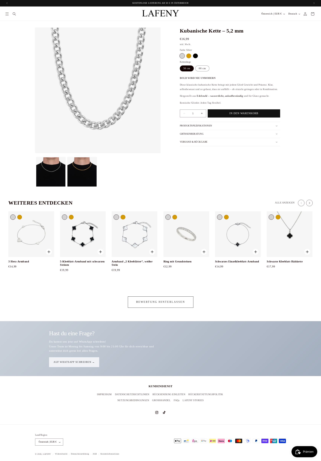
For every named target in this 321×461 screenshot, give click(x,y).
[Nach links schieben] (301, 203)
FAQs (176, 400)
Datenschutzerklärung (80, 454)
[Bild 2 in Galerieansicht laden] (51, 172)
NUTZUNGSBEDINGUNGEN (133, 400)
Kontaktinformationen (109, 454)
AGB (95, 454)
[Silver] (182, 55)
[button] (7, 14)
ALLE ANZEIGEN (285, 202)
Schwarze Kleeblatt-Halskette (285, 261)
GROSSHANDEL (161, 400)
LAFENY (47, 454)
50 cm (186, 68)
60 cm (202, 68)
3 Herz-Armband (18, 261)
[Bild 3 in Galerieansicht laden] (82, 172)
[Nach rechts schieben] (309, 203)
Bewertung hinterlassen (160, 302)
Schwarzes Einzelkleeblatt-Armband (237, 261)
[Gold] (188, 55)
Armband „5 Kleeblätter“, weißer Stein (132, 263)
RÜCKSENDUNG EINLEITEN (169, 394)
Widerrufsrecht (61, 454)
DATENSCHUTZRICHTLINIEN (132, 394)
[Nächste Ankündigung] (314, 3)
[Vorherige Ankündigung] (7, 3)
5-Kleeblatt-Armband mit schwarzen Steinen (82, 263)
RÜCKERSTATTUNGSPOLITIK (205, 394)
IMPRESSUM (104, 394)
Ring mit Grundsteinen (177, 261)
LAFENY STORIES (193, 400)
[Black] (195, 55)
